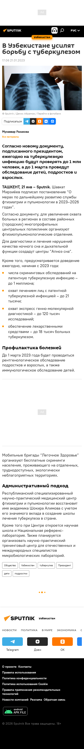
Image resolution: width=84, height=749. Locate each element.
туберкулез (46, 565)
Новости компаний (15, 699)
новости (9, 630)
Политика (29, 630)
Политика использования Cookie (25, 684)
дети (6, 573)
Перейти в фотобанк (49, 113)
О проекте (9, 667)
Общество (10, 565)
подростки (21, 573)
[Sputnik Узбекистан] (13, 32)
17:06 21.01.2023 (13, 60)
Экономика (66, 630)
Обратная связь (54, 699)
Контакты (24, 667)
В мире (47, 630)
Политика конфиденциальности (24, 678)
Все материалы (10, 136)
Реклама (36, 699)
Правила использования (19, 672)
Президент (64, 565)
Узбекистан (27, 565)
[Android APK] (15, 711)
